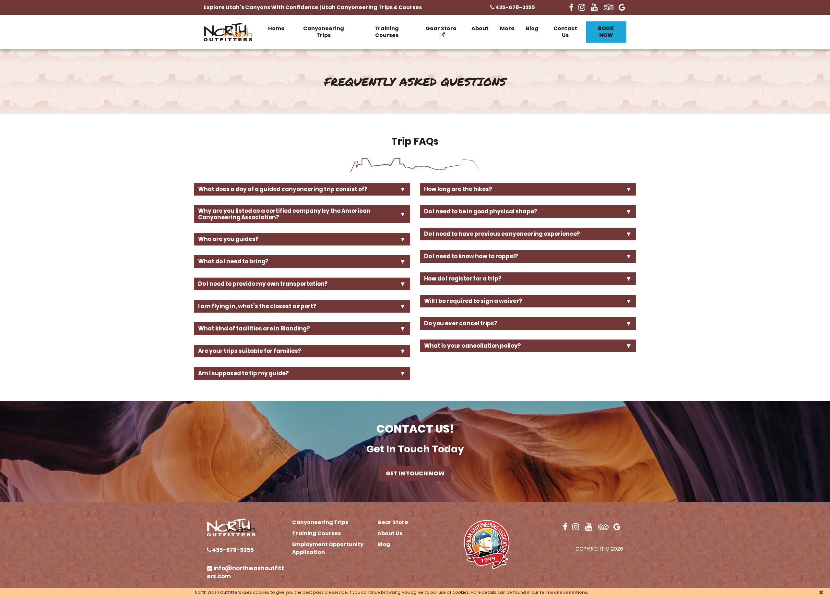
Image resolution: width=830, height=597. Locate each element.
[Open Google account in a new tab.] (622, 7)
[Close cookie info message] (821, 592)
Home (276, 28)
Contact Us (565, 32)
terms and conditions (563, 592)
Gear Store (441, 28)
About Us (389, 533)
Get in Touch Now (415, 473)
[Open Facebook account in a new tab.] (571, 7)
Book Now (606, 31)
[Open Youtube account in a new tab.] (595, 7)
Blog (532, 28)
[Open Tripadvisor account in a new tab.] (609, 7)
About (480, 28)
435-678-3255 (514, 7)
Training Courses (386, 32)
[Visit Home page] (228, 32)
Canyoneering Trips (323, 32)
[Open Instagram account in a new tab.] (582, 7)
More (507, 28)
